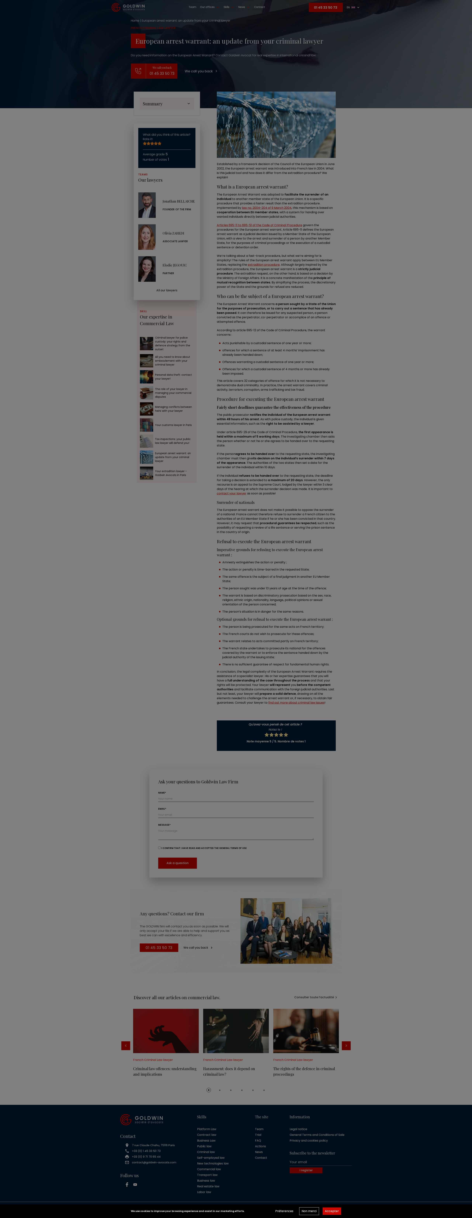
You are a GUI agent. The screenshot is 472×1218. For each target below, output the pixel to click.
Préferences (284, 1211)
